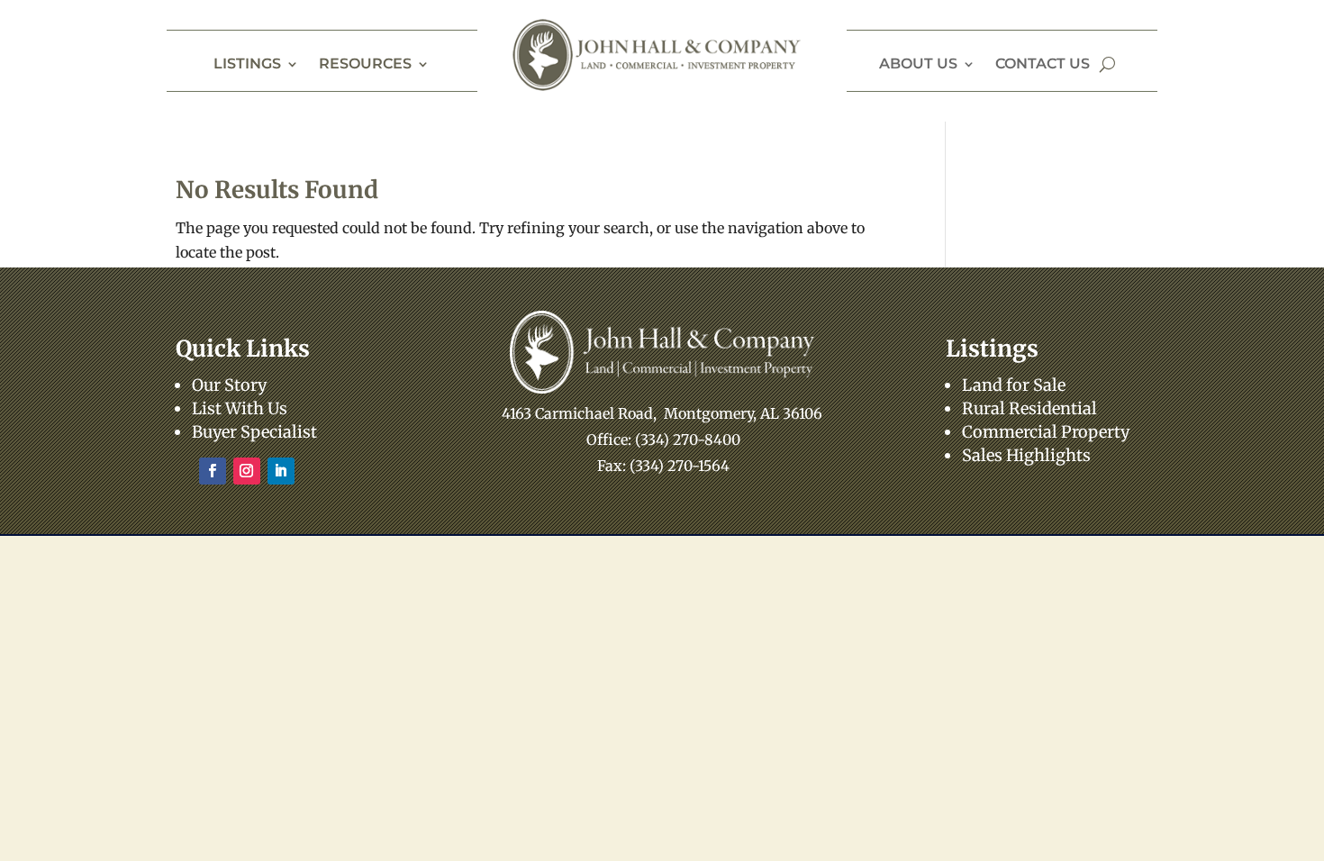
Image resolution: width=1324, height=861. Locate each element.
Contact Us (1042, 65)
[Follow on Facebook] (212, 471)
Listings (247, 65)
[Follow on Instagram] (246, 471)
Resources (365, 65)
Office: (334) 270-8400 (663, 439)
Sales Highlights (1026, 455)
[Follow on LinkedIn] (281, 471)
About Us (918, 65)
